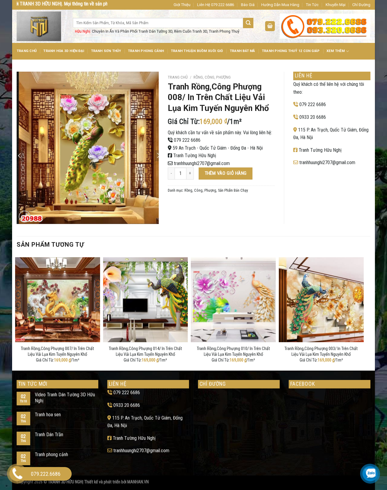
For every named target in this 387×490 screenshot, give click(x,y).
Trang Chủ (27, 51)
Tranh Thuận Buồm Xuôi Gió (197, 51)
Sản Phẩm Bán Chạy (233, 190)
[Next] (361, 312)
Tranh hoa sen (48, 414)
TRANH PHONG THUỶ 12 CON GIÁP (291, 51)
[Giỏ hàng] (270, 26)
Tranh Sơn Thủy (106, 51)
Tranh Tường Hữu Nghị (194, 155)
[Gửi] (248, 23)
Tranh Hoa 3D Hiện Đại (63, 51)
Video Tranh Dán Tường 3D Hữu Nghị (65, 397)
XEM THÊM (336, 51)
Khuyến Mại (336, 4)
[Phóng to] (25, 216)
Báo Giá (248, 4)
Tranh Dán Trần (49, 434)
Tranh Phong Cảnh (146, 51)
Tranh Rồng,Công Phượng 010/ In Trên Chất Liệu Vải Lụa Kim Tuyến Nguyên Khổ (233, 351)
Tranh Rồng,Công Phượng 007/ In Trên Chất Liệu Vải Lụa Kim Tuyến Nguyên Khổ (57, 351)
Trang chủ (178, 77)
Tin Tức (312, 4)
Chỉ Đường (361, 4)
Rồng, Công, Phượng (212, 77)
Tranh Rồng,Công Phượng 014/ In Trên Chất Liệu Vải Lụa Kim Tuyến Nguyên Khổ (145, 351)
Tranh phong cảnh (51, 454)
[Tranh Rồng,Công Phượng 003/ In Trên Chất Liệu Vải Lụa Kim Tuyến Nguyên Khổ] (321, 299)
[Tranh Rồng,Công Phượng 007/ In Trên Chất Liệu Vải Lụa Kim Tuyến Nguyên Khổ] (57, 299)
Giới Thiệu (182, 4)
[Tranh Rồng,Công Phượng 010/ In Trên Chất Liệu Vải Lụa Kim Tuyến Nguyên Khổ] (233, 299)
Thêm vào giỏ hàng (226, 173)
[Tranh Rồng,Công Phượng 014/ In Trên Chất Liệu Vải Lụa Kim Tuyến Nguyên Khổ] (145, 299)
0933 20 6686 (312, 117)
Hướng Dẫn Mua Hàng (280, 4)
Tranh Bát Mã (242, 51)
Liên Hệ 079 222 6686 (215, 4)
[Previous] (16, 312)
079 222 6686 (187, 140)
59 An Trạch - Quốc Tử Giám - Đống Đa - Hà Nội (218, 148)
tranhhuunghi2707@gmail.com (202, 163)
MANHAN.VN (138, 482)
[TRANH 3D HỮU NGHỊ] (40, 26)
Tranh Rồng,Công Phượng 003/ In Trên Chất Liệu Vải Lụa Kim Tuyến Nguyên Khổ (321, 351)
